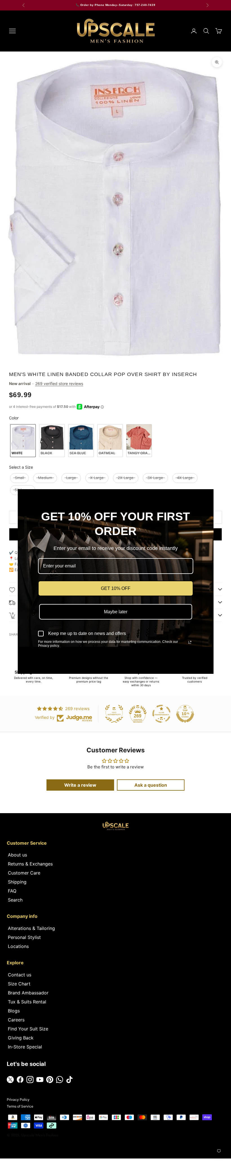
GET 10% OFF (115, 588)
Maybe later (115, 611)
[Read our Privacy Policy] (189, 642)
